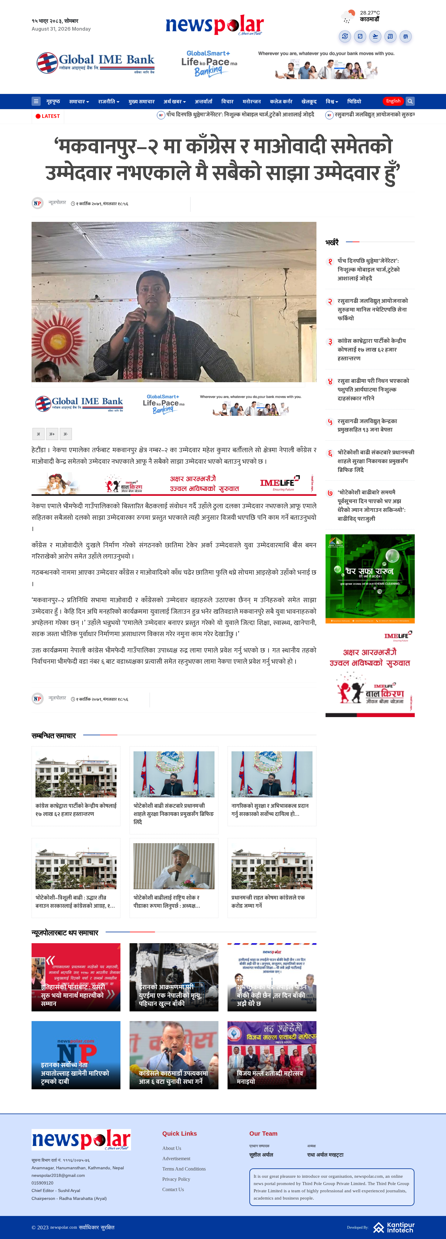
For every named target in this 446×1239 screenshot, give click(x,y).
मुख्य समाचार (142, 102)
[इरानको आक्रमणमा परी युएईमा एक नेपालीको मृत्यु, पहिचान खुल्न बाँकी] (174, 977)
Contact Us (173, 1189)
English (393, 101)
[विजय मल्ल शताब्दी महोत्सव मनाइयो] (272, 1055)
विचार (227, 102)
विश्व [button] (330, 102)
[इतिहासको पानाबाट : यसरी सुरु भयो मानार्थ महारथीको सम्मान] (76, 977)
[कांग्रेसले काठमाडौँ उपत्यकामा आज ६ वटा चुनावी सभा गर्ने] (174, 1055)
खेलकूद (309, 102)
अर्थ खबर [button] (173, 102)
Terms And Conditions (184, 1168)
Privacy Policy (176, 1179)
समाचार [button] (77, 102)
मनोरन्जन (252, 102)
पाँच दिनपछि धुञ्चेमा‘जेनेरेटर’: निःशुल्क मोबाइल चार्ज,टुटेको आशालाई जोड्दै (186, 115)
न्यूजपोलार (57, 202)
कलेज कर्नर (281, 102)
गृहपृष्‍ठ (53, 101)
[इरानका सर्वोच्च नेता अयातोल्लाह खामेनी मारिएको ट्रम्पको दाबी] (76, 1055)
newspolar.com (63, 1227)
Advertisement (176, 1158)
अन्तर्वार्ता (203, 102)
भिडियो (354, 102)
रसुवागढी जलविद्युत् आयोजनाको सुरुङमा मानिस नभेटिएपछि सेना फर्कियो (355, 115)
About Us (171, 1148)
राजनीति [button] (106, 102)
